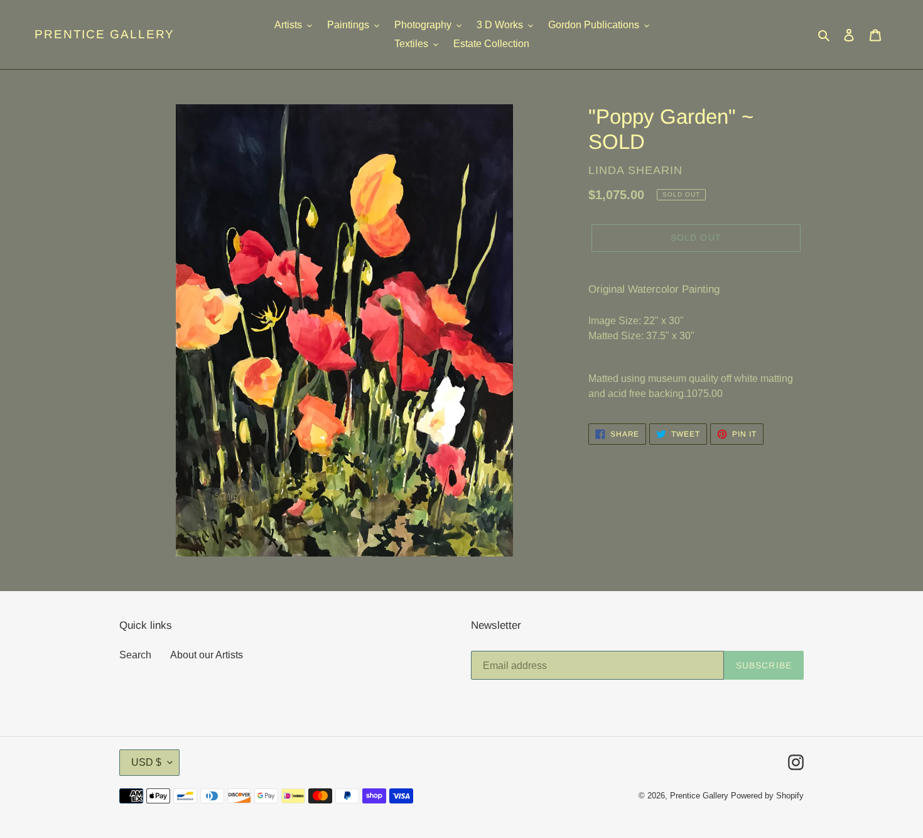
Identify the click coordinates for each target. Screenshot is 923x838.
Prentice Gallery (105, 34)
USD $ (146, 762)
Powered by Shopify (767, 795)
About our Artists (206, 655)
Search (135, 655)
